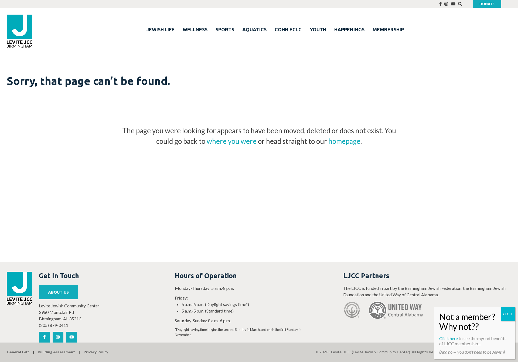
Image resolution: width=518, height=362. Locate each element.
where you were (232, 141)
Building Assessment (56, 352)
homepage (344, 141)
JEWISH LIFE (160, 29)
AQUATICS (254, 29)
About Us (58, 292)
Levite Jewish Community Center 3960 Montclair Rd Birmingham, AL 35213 (69, 312)
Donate (487, 4)
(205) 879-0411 (53, 325)
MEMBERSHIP (388, 29)
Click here (448, 338)
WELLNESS (195, 29)
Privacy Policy (96, 352)
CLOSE (508, 314)
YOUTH (318, 29)
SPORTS (225, 29)
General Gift (18, 352)
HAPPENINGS (349, 29)
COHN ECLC (288, 29)
